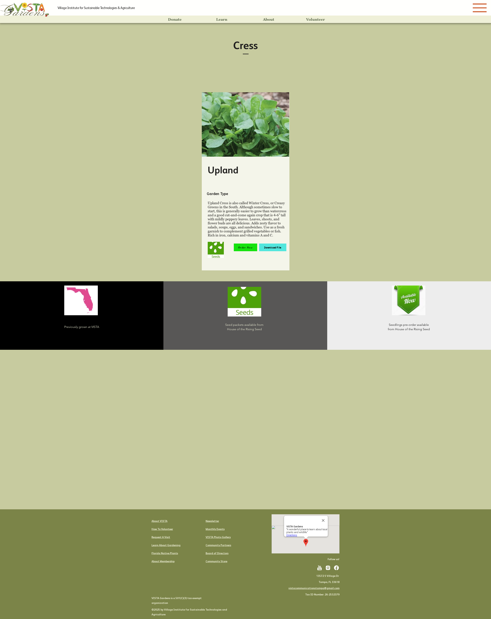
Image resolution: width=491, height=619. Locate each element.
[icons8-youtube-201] (319, 568)
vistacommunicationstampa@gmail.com (313, 588)
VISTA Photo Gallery (218, 537)
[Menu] (479, 8)
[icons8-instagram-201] (328, 568)
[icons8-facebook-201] (336, 568)
